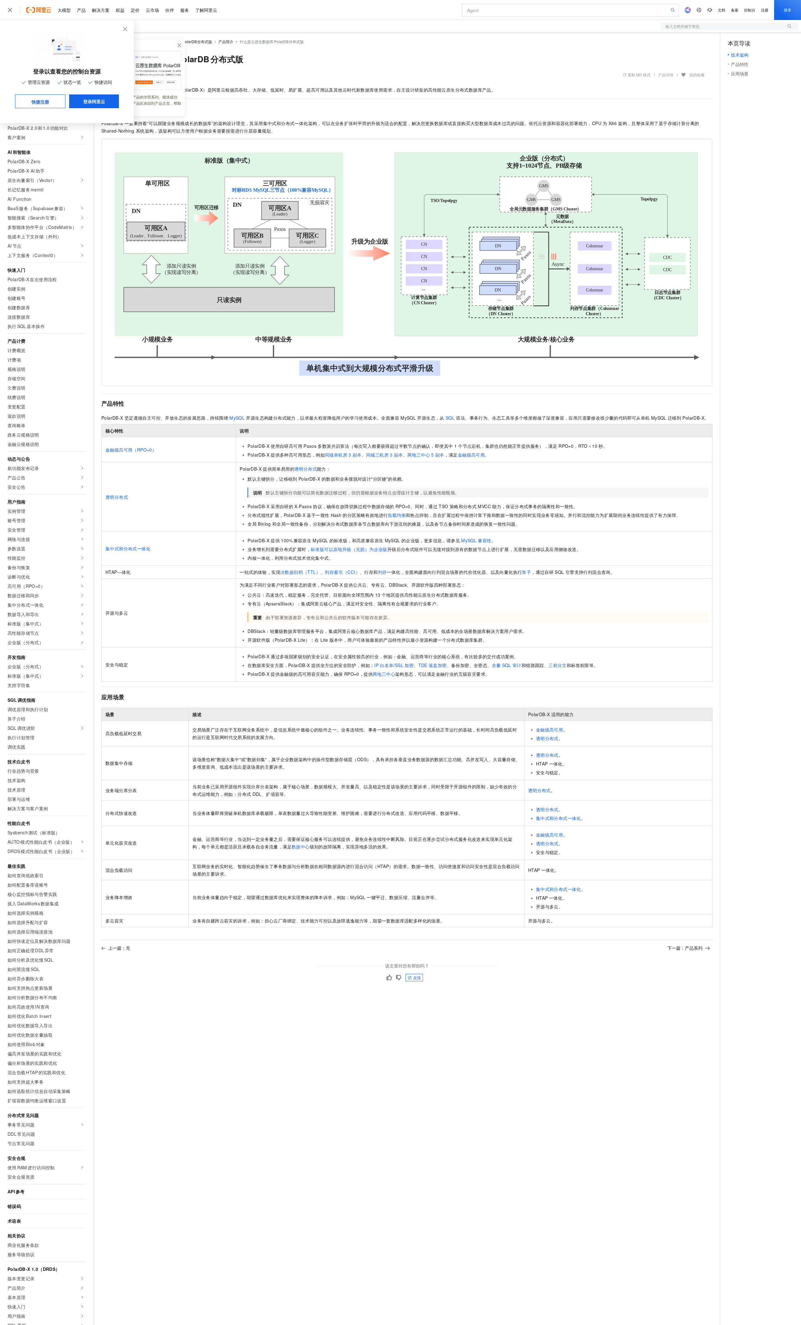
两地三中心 (384, 674)
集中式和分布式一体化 (128, 548)
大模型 (64, 10)
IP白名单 (383, 665)
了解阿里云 (206, 10)
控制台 (749, 10)
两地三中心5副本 (425, 455)
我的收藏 (696, 74)
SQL (450, 418)
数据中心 (301, 846)
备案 (734, 10)
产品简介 (225, 41)
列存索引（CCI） (342, 572)
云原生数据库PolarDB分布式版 (185, 41)
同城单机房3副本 (343, 455)
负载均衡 (397, 515)
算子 (526, 572)
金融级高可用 (471, 455)
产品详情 (665, 74)
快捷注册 (40, 102)
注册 (764, 10)
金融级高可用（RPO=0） (130, 450)
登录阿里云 (94, 101)
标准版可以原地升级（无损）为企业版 (349, 549)
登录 (787, 10)
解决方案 (101, 10)
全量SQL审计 (507, 665)
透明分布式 (116, 497)
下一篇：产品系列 (684, 948)
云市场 (152, 10)
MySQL (237, 418)
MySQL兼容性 (476, 540)
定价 (135, 10)
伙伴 (169, 10)
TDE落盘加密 (432, 665)
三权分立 (557, 665)
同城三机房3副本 (384, 455)
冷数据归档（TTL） (300, 572)
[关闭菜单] (10, 10)
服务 (184, 10)
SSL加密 (404, 665)
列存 (382, 572)
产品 (81, 10)
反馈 (417, 977)
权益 (120, 10)
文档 (721, 10)
